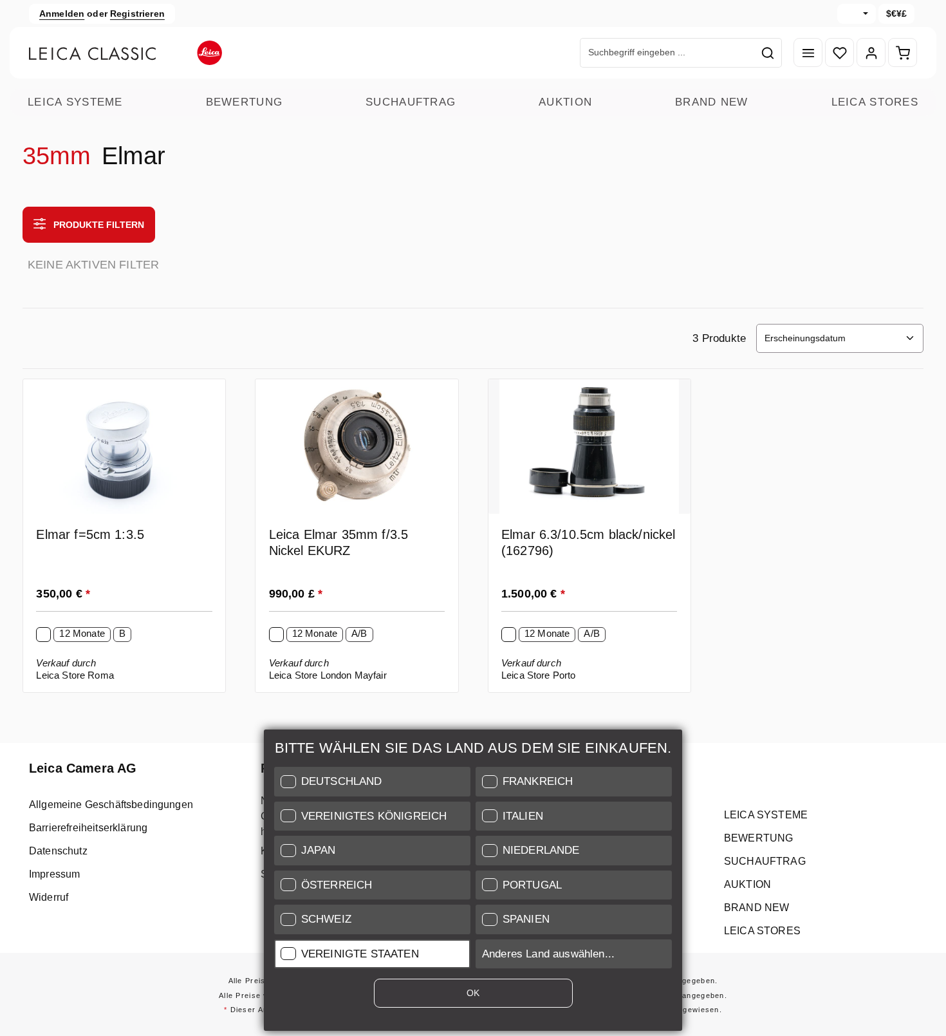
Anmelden (61, 13)
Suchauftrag (411, 102)
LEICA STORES (874, 102)
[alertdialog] (473, 883)
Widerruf (48, 897)
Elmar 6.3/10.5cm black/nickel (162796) (588, 542)
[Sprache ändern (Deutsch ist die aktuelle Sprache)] (856, 14)
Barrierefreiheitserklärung (88, 827)
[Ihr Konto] (871, 53)
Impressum (54, 874)
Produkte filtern (97, 225)
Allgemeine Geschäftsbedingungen (111, 804)
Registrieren (137, 13)
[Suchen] (768, 53)
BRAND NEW (711, 102)
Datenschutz (58, 850)
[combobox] (667, 53)
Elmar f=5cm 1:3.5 (90, 534)
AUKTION (565, 102)
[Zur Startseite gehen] (125, 53)
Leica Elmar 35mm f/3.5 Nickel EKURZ (339, 542)
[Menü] (807, 53)
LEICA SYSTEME (75, 102)
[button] (372, 781)
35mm (57, 155)
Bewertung (244, 102)
